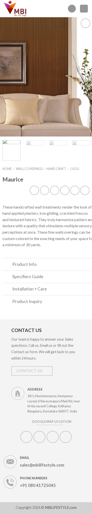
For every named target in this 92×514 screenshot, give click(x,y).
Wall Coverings (29, 169)
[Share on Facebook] (44, 190)
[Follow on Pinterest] (53, 437)
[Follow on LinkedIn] (66, 437)
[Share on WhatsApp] (34, 190)
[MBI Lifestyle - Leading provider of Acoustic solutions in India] (16, 8)
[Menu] (72, 9)
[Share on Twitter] (54, 190)
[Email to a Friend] (64, 190)
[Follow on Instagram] (39, 437)
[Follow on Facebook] (26, 437)
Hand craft (56, 169)
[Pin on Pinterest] (74, 190)
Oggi (74, 169)
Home (7, 169)
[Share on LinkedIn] (85, 190)
